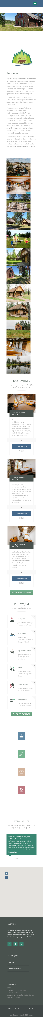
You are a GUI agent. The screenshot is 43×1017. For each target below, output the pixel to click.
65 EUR (21, 518)
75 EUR (21, 451)
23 (21, 762)
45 (21, 798)
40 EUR (21, 583)
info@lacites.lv (18, 993)
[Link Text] (34, 648)
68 (21, 744)
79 (21, 780)
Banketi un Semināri (14, 968)
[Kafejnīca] (34, 616)
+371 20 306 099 (20, 991)
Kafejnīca (11, 962)
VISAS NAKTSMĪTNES (23, 592)
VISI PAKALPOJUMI (23, 714)
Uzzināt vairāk (21, 446)
